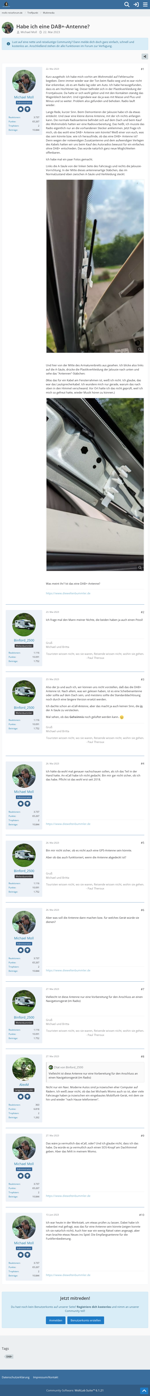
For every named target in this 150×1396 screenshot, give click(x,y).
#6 (142, 910)
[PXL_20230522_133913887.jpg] (95, 485)
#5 (142, 842)
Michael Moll (29, 32)
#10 (141, 1215)
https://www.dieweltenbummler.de (68, 593)
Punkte (12, 121)
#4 (142, 763)
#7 (142, 989)
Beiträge (13, 129)
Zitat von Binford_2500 (68, 1067)
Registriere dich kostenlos (94, 1307)
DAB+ (9, 1356)
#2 (142, 612)
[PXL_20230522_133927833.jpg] (95, 266)
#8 (142, 1056)
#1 (142, 69)
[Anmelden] (136, 4)
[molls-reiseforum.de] (6, 4)
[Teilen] (145, 56)
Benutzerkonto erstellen (86, 1320)
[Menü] (145, 4)
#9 (142, 1135)
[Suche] (127, 4)
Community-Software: (75, 1390)
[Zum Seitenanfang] (144, 1391)
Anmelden (55, 1320)
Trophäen (13, 125)
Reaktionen (14, 117)
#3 (142, 679)
